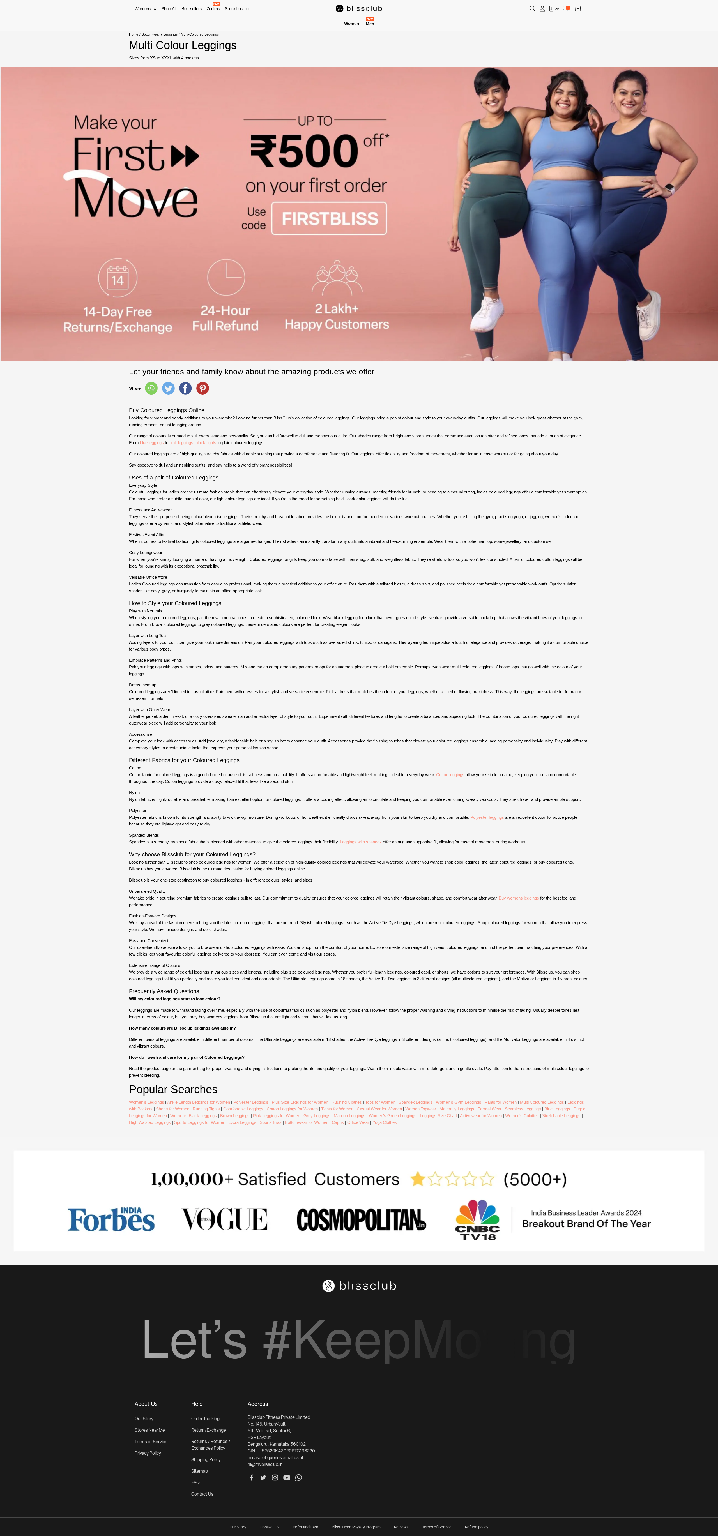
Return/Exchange (208, 1430)
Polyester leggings (487, 817)
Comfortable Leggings (243, 1108)
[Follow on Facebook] (251, 1477)
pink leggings (181, 442)
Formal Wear (489, 1108)
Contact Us (202, 1494)
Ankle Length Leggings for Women (198, 1102)
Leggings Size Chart (438, 1115)
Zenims (213, 9)
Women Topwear (420, 1108)
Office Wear (358, 1122)
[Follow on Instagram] (275, 1477)
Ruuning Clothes (347, 1102)
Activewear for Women (481, 1115)
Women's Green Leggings (392, 1115)
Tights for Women (337, 1108)
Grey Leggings (316, 1115)
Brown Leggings (235, 1115)
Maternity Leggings (456, 1108)
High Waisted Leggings (150, 1122)
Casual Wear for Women (379, 1108)
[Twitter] (168, 388)
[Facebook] (185, 388)
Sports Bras (271, 1122)
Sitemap (199, 1471)
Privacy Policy (148, 1453)
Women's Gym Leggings (458, 1102)
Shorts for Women (172, 1108)
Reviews (401, 1527)
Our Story (144, 1419)
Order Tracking (205, 1419)
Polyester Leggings (250, 1102)
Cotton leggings (450, 774)
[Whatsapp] (151, 388)
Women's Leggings (146, 1102)
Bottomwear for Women (306, 1122)
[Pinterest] (202, 388)
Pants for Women (501, 1102)
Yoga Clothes (384, 1122)
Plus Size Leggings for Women (300, 1102)
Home (133, 34)
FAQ (195, 1483)
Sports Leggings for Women (199, 1122)
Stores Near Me (150, 1430)
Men (370, 23)
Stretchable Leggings (561, 1115)
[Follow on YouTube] (287, 1477)
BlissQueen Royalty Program (356, 1527)
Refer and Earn (305, 1527)
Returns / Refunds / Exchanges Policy (210, 1445)
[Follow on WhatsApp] (298, 1477)
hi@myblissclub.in (265, 1465)
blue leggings (152, 442)
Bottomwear (151, 34)
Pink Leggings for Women (276, 1115)
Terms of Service (151, 1442)
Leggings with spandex (361, 842)
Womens (143, 9)
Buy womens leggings (519, 898)
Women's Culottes (522, 1115)
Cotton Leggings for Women (292, 1108)
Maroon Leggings (349, 1115)
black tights (205, 442)
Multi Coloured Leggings (542, 1102)
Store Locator (237, 9)
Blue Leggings (557, 1108)
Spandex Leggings (415, 1102)
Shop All (169, 9)
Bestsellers (191, 9)
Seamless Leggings (523, 1108)
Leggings (170, 34)
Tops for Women (380, 1102)
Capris (338, 1122)
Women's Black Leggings (193, 1115)
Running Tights (206, 1108)
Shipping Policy (206, 1460)
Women (351, 23)
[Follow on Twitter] (263, 1477)
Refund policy (476, 1527)
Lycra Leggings (242, 1122)
